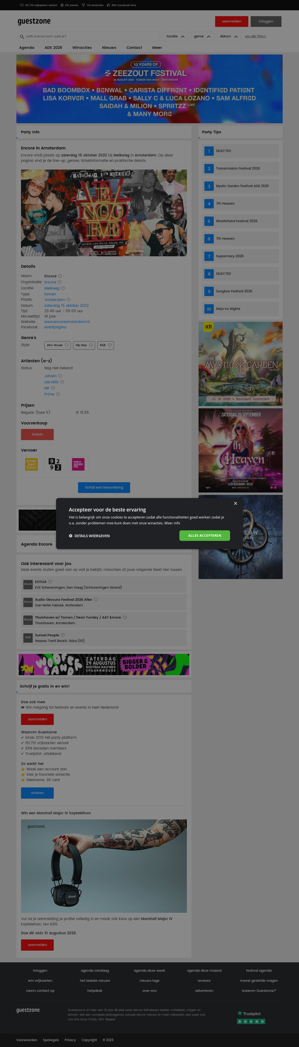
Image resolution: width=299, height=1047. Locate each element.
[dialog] (149, 523)
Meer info (172, 522)
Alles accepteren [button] (204, 535)
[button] (89, 535)
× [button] (235, 503)
